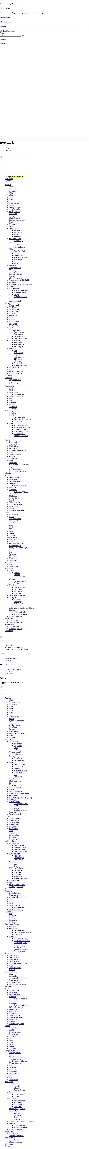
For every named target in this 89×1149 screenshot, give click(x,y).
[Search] (23, 35)
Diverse (7, 633)
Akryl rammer (14, 210)
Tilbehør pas (18, 604)
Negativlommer (15, 469)
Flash (11, 390)
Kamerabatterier (20, 417)
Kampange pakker (16, 373)
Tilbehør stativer (15, 454)
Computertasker (15, 546)
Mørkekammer (14, 288)
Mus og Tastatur (15, 539)
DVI (11, 527)
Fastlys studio (14, 477)
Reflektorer (13, 500)
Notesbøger (13, 326)
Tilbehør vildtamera (16, 622)
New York (13, 214)
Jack (11, 525)
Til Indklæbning (15, 309)
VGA (11, 529)
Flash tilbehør (19, 394)
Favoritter (9, 179)
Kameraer (8, 378)
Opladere (12, 413)
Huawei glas (18, 347)
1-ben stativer (14, 444)
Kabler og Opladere (16, 355)
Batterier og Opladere (12, 411)
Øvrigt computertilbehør (18, 548)
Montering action (15, 629)
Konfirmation (14, 322)
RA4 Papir (18, 591)
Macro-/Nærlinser (20, 257)
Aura (11, 197)
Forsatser (12, 266)
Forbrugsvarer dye (20, 581)
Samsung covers (20, 334)
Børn (11, 317)
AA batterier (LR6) (21, 425)
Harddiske (13, 407)
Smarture (12, 349)
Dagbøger (13, 324)
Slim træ (12, 195)
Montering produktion (17, 616)
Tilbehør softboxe (20, 486)
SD (10, 400)
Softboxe (12, 483)
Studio (7, 475)
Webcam (12, 554)
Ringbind (12, 313)
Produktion (9, 568)
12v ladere (18, 361)
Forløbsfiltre (18, 253)
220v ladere (18, 359)
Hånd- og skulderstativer (18, 450)
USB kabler (13, 515)
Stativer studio (14, 481)
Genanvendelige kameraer (18, 384)
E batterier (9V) (19, 434)
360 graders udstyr (16, 494)
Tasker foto (18, 230)
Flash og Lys (9, 386)
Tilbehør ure (18, 353)
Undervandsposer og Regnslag (20, 284)
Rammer (8, 185)
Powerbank (18, 363)
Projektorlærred (15, 301)
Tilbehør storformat (21, 614)
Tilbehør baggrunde (21, 492)
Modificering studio (16, 510)
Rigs (11, 452)
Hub (11, 542)
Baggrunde (13, 490)
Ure (15, 351)
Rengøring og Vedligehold (19, 280)
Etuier (16, 234)
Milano (11, 193)
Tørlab (11, 571)
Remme (12, 276)
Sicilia (11, 205)
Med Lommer (14, 307)
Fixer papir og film (21, 290)
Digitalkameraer (15, 380)
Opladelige (13, 415)
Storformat (13, 610)
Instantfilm (13, 463)
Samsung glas (19, 344)
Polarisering (18, 259)
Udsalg (14, 177)
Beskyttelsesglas (15, 340)
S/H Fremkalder (20, 293)
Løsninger (17, 606)
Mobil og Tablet (10, 328)
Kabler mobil (19, 357)
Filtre (11, 249)
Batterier (12, 423)
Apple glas (18, 342)
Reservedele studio (16, 504)
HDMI (11, 517)
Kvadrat (12, 224)
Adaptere (12, 523)
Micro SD (13, 403)
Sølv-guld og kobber (16, 208)
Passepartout (13, 216)
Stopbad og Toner (20, 297)
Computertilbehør (11, 537)
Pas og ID (13, 598)
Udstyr (16, 295)
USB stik (12, 405)
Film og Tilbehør (11, 459)
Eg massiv (13, 191)
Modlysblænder (15, 268)
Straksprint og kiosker (17, 595)
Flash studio (13, 479)
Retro (11, 199)
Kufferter (17, 237)
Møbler (12, 508)
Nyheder (8, 181)
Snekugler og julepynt (17, 220)
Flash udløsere (14, 392)
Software (17, 600)
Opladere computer (16, 544)
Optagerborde (14, 498)
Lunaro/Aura (14, 203)
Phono (11, 531)
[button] (2, 33)
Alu (10, 201)
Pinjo (11, 187)
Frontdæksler (19, 245)
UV (15, 261)
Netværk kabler (15, 519)
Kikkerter (8, 376)
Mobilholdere (14, 367)
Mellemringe (18, 241)
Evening (12, 222)
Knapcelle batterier (21, 436)
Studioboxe (13, 496)
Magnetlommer (14, 218)
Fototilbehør (9, 226)
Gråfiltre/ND (18, 255)
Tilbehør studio (14, 502)
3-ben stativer (14, 442)
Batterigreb (13, 286)
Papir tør (17, 573)
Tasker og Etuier (15, 228)
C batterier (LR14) (20, 429)
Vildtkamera (9, 618)
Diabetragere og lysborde (18, 471)
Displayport (13, 521)
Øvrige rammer (14, 212)
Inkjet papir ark (14, 299)
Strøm (11, 533)
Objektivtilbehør (15, 239)
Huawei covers (19, 336)
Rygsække (18, 232)
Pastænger (17, 602)
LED (11, 388)
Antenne (12, 535)
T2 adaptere (13, 272)
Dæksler (12, 243)
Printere (17, 583)
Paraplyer (12, 488)
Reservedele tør (19, 577)
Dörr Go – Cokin (20, 251)
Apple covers (19, 332)
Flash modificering (16, 396)
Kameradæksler (19, 247)
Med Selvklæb (14, 311)
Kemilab (12, 585)
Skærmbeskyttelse (15, 278)
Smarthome (9, 631)
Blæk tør (17, 575)
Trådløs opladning (20, 365)
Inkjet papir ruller (20, 612)
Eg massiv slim (14, 189)
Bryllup (12, 320)
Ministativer (13, 446)
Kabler (7, 512)
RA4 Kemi (18, 589)
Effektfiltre (18, 264)
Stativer (7, 440)
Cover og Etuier (15, 330)
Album (7, 303)
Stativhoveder (14, 448)
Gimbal (12, 456)
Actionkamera (10, 625)
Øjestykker (13, 282)
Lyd (10, 369)
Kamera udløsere (15, 274)
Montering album (15, 305)
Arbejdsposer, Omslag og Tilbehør (21, 608)
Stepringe (12, 270)
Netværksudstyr (15, 550)
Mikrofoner (9, 473)
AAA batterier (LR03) (22, 427)
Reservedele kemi (20, 587)
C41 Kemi (18, 593)
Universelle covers (20, 338)
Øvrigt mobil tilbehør (17, 371)
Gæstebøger (13, 315)
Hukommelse (9, 398)
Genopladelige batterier (22, 419)
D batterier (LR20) (21, 432)
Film (11, 461)
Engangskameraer (15, 382)
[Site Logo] (7, 31)
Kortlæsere (13, 409)
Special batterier (20, 438)
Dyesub (12, 579)
